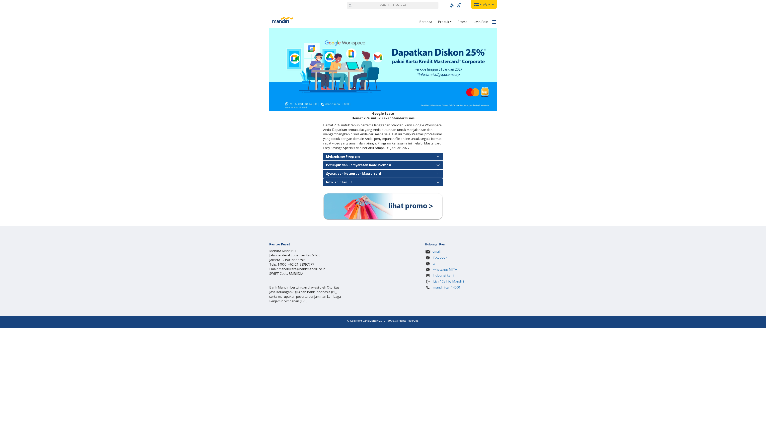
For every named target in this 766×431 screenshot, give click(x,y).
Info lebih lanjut (339, 182)
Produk (444, 22)
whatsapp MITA (444, 269)
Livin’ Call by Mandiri (448, 281)
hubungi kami (443, 275)
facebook (439, 257)
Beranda (425, 22)
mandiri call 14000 (446, 287)
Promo (462, 22)
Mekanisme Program (343, 156)
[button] (451, 5)
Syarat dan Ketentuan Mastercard (353, 173)
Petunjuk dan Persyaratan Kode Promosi (358, 165)
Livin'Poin (481, 22)
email (436, 251)
